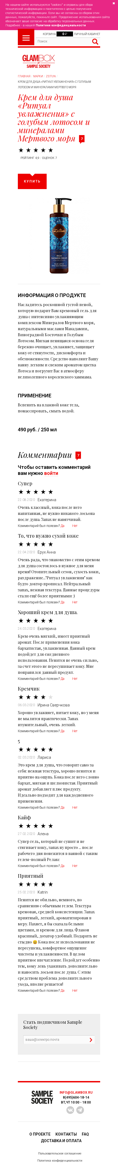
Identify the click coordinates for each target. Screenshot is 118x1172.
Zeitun (51, 76)
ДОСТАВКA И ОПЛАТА (61, 1141)
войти (51, 473)
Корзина (49, 34)
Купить (32, 181)
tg (80, 1110)
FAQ (85, 1134)
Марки (38, 76)
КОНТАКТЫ (66, 1134)
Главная (24, 76)
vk (70, 1110)
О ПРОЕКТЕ (39, 1134)
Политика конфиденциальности (59, 1160)
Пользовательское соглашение (60, 1153)
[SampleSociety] (38, 61)
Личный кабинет (87, 34)
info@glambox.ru (76, 1092)
